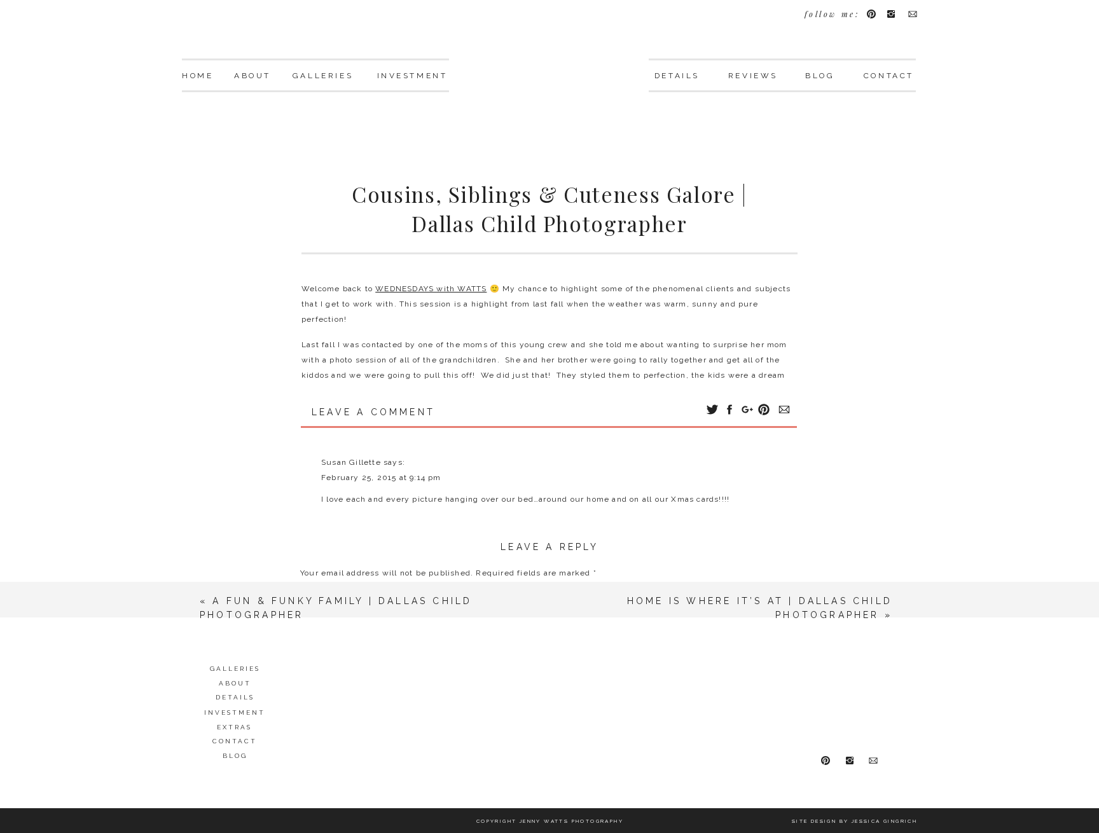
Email (314, 784)
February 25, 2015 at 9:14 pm (381, 477)
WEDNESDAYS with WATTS (431, 288)
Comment (323, 596)
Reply (333, 524)
